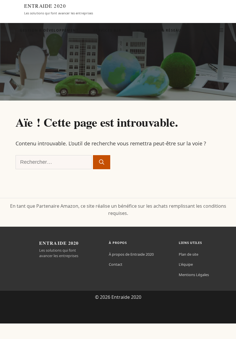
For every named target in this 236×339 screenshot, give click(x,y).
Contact (115, 264)
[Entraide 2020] (13, 9)
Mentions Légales (194, 274)
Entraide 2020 (45, 6)
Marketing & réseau (158, 30)
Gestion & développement (49, 30)
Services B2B (107, 30)
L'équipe (186, 264)
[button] (204, 30)
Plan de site (188, 254)
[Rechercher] (101, 162)
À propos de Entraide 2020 (131, 254)
